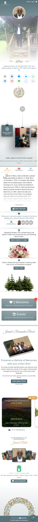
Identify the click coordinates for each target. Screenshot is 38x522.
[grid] (19, 135)
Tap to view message (18, 430)
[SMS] (19, 81)
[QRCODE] (5, 76)
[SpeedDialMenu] (33, 517)
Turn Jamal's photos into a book (19, 158)
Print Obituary (20, 209)
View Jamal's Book (19, 381)
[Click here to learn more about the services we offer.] (19, 469)
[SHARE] (26, 81)
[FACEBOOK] (12, 76)
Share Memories (20, 481)
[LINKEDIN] (5, 81)
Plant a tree (19, 268)
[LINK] (33, 81)
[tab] (7, 169)
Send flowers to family (19, 240)
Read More (19, 205)
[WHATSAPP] (33, 76)
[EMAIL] (12, 81)
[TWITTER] (26, 76)
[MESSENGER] (19, 76)
